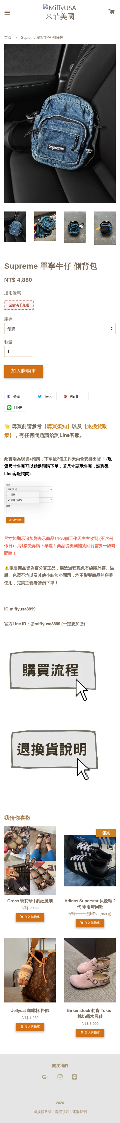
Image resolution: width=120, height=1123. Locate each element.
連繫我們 (79, 1111)
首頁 (7, 37)
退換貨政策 (42, 1111)
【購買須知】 (57, 426)
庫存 (8, 319)
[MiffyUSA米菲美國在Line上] (74, 1079)
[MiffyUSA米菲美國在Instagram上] (60, 1079)
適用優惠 (12, 292)
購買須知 (62, 1111)
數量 (8, 342)
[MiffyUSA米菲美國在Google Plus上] (45, 1079)
